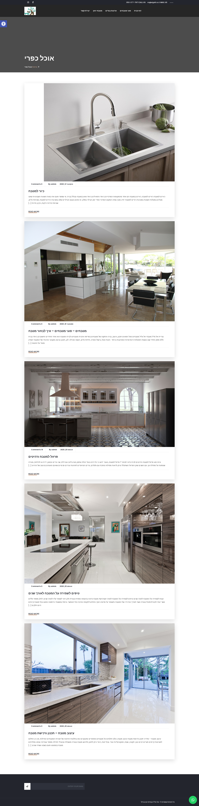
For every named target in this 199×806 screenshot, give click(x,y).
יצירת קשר (85, 10)
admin (53, 184)
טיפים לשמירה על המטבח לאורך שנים (53, 593)
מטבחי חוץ (97, 10)
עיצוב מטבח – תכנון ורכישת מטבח (51, 733)
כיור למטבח (36, 191)
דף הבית (137, 10)
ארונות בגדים (111, 10)
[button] (3, 23)
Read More (33, 211)
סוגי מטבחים (125, 10)
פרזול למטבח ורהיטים (43, 457)
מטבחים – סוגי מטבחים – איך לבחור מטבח (57, 331)
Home (34, 67)
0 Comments (36, 184)
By (49, 184)
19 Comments (37, 449)
